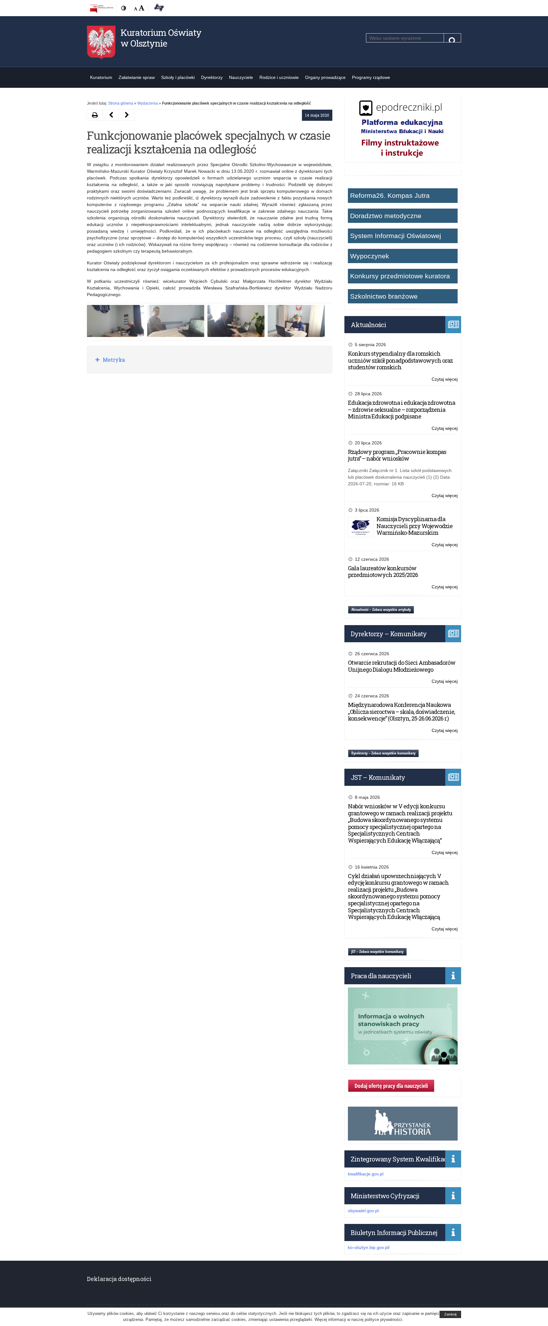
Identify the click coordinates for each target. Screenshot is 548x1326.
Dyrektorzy (212, 77)
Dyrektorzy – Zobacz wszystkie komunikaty (383, 753)
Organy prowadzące (325, 77)
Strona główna (120, 103)
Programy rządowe (371, 77)
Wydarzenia (147, 103)
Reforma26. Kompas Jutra (390, 195)
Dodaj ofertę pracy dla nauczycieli (391, 1086)
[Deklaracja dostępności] (158, 8)
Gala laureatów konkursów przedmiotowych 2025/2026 (383, 571)
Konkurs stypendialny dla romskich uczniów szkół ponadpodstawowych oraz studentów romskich (400, 360)
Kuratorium (101, 77)
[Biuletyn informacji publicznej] (101, 8)
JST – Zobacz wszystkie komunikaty (377, 951)
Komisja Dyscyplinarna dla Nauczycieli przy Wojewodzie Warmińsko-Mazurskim (414, 525)
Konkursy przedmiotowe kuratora (400, 276)
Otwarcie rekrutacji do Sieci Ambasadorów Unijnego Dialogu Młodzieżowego (401, 666)
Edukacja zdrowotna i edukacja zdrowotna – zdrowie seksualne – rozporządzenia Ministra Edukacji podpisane (401, 409)
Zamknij (450, 1314)
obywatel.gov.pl (363, 1210)
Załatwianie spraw (137, 77)
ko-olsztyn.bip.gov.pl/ (369, 1247)
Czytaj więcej (445, 380)
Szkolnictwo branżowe (384, 296)
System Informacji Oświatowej (395, 235)
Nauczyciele (241, 77)
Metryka (113, 359)
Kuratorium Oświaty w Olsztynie (161, 38)
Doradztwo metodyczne (385, 215)
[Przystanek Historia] (403, 1137)
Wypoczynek (369, 256)
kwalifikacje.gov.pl (365, 1173)
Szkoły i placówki (178, 77)
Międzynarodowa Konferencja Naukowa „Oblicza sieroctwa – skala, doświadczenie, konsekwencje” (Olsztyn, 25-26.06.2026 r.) (401, 711)
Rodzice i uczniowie (279, 77)
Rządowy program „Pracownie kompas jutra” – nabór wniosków (397, 455)
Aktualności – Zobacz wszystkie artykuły (381, 609)
